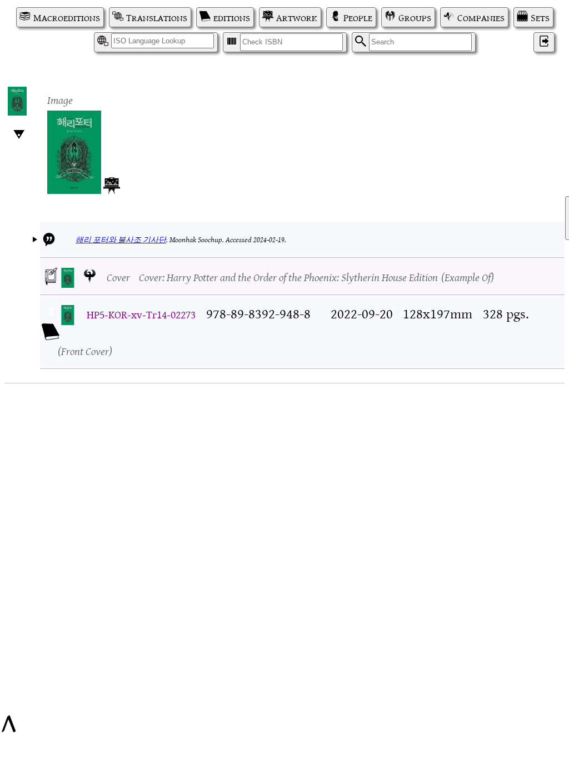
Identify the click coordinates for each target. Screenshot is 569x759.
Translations (156, 17)
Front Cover (85, 350)
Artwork (296, 17)
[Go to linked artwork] (111, 183)
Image (60, 99)
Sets (540, 17)
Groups (414, 17)
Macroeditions (66, 17)
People (357, 17)
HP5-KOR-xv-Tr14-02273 (141, 313)
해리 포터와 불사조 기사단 (121, 239)
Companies (481, 17)
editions (231, 17)
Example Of (468, 276)
